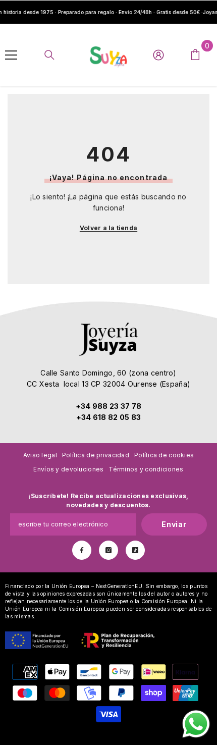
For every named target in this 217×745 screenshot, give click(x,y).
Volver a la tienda (108, 228)
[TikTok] (135, 550)
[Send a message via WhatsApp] (196, 724)
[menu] (11, 55)
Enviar (173, 524)
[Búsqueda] (49, 55)
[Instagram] (108, 550)
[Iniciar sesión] (158, 55)
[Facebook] (81, 550)
